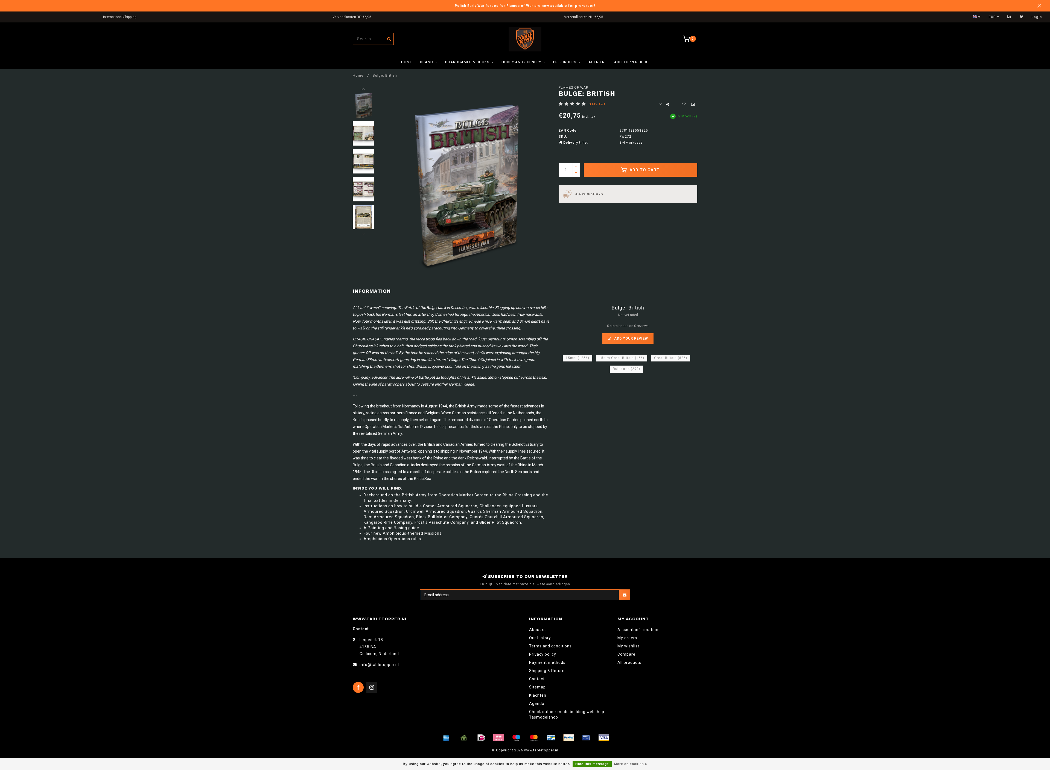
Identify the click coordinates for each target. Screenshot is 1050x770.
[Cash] (464, 738)
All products (629, 662)
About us (538, 629)
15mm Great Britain (621, 358)
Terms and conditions (550, 646)
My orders (627, 638)
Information (372, 291)
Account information (637, 629)
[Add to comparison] (693, 104)
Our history (540, 638)
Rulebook (626, 369)
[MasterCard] (534, 738)
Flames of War (573, 87)
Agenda (596, 62)
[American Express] (446, 738)
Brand (426, 62)
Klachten (537, 695)
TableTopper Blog (630, 62)
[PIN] (586, 738)
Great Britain (670, 358)
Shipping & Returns (548, 670)
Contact (537, 679)
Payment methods (547, 662)
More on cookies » (630, 764)
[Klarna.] (499, 738)
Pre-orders (564, 62)
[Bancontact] (551, 738)
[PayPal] (569, 738)
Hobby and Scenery (521, 62)
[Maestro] (516, 738)
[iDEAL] (481, 738)
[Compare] (1009, 17)
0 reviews (597, 104)
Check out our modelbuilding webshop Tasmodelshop (566, 714)
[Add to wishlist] (684, 104)
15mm (577, 358)
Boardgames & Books (467, 62)
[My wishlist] (1021, 17)
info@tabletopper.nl (379, 664)
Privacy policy (542, 654)
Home (406, 62)
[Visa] (604, 738)
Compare (626, 654)
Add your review (630, 338)
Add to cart (644, 169)
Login (1036, 17)
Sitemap (537, 687)
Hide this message (592, 764)
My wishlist (628, 646)
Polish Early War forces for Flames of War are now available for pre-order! (525, 6)
